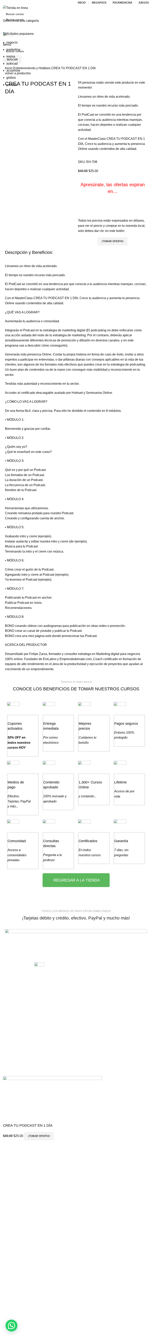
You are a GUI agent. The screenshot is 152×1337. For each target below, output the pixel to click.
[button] (11, 1325)
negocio (12, 42)
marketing (13, 49)
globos (11, 77)
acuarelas (13, 70)
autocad (12, 63)
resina (10, 56)
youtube (12, 84)
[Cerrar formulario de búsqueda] (5, 5)
